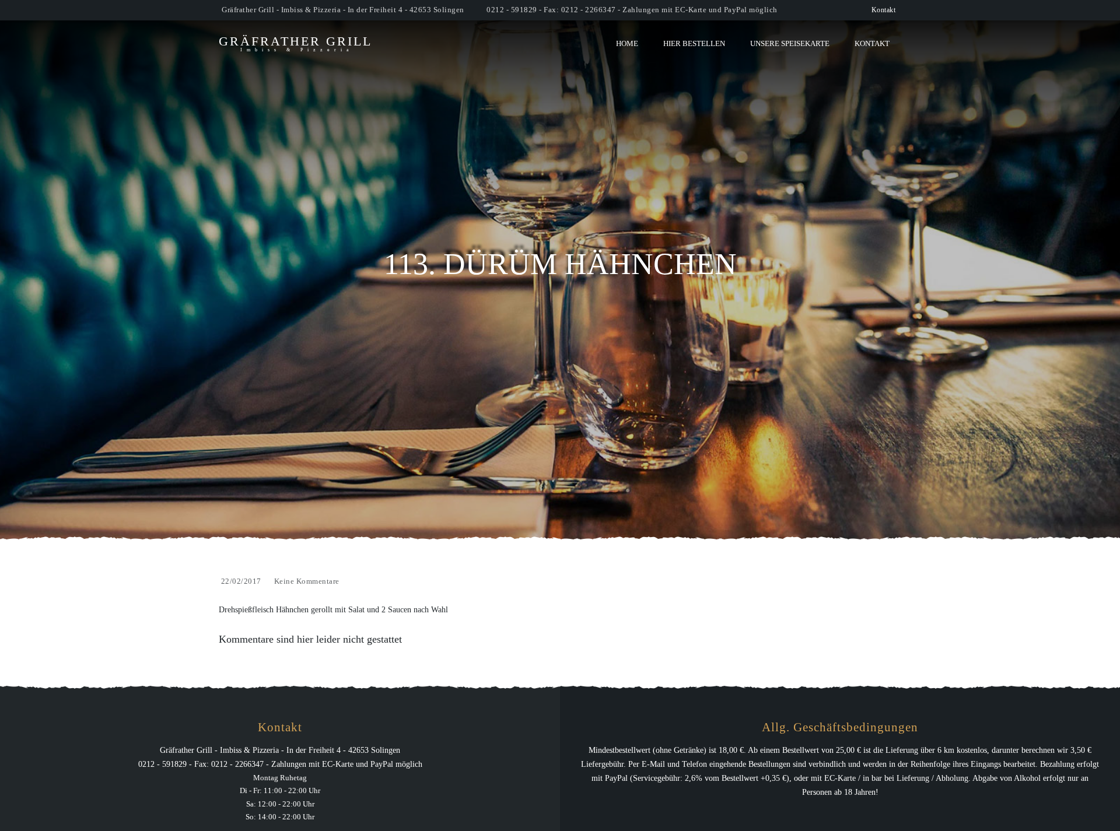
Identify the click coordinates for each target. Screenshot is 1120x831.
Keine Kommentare (307, 581)
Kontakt (884, 10)
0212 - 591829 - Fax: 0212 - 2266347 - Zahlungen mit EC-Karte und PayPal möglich (632, 9)
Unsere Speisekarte (790, 43)
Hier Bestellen (694, 43)
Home (627, 43)
